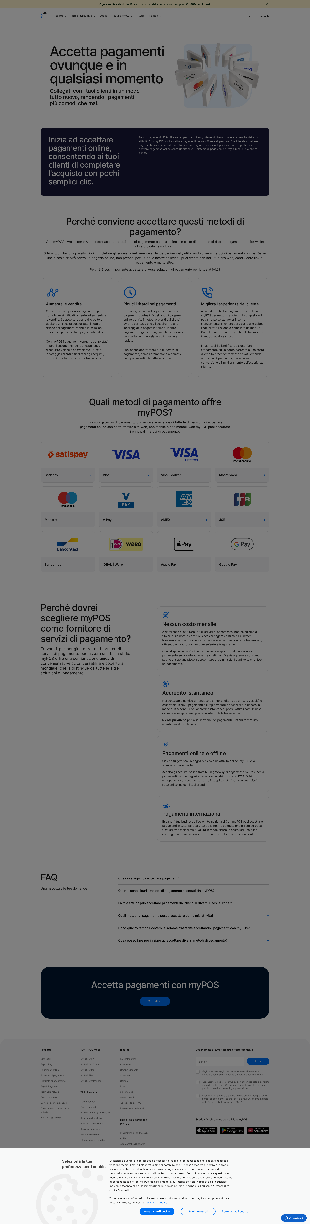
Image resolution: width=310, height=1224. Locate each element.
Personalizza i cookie (235, 1211)
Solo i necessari (198, 1211)
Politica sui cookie (156, 1202)
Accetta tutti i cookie (157, 1211)
